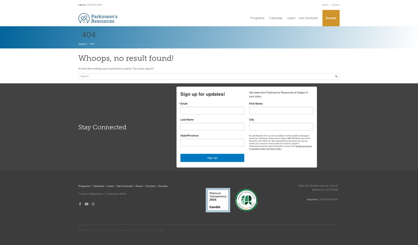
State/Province (189, 135)
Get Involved (308, 18)
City (251, 119)
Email (183, 103)
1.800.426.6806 (94, 5)
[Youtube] (86, 204)
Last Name (187, 119)
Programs (257, 18)
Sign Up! (212, 158)
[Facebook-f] (80, 204)
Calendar (275, 18)
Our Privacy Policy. (274, 148)
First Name (256, 103)
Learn (291, 18)
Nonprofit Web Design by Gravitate (146, 230)
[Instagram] (93, 204)
